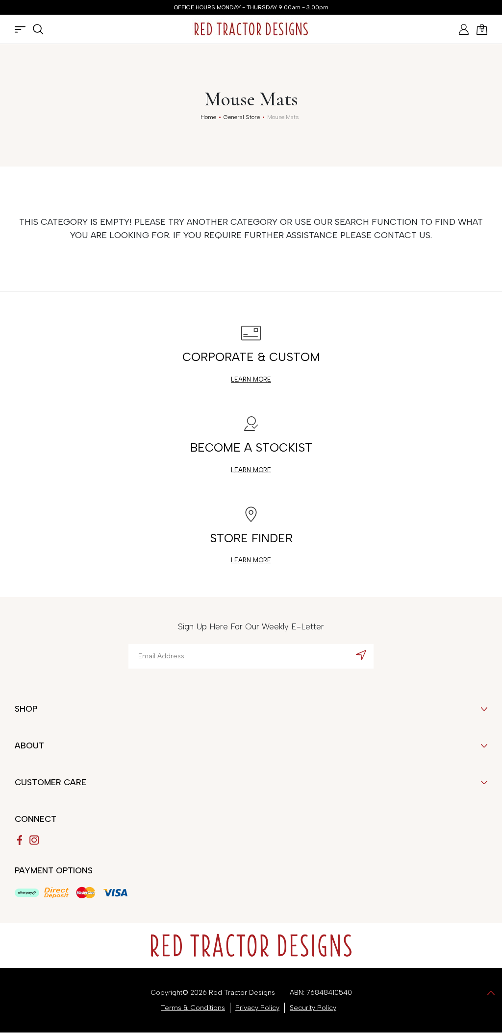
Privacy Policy (257, 1008)
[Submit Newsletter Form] (361, 654)
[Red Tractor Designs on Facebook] (20, 840)
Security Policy (313, 1008)
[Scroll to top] (491, 992)
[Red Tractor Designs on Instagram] (34, 840)
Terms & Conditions (193, 1008)
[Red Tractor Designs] (251, 29)
